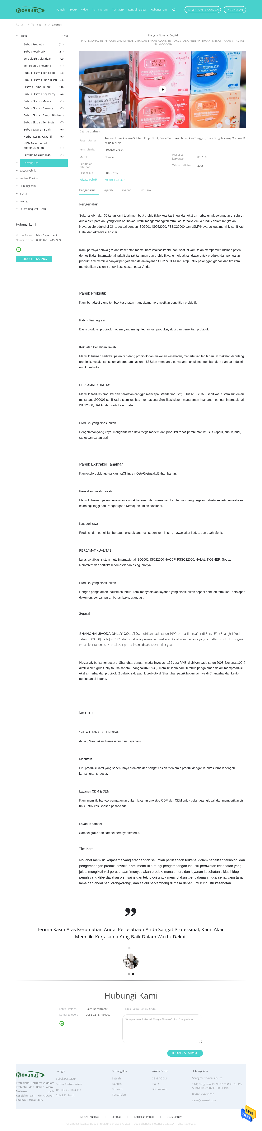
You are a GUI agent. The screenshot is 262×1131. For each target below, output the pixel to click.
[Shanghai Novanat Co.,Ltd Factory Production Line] (162, 89)
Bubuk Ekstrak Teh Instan (43, 122)
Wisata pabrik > (90, 179)
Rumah (60, 9)
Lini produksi (159, 1089)
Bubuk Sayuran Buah (43, 129)
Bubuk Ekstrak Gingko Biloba (43, 115)
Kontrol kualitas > (115, 180)
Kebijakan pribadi (144, 1116)
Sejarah (108, 190)
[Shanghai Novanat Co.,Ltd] (64, 1024)
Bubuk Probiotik (43, 44)
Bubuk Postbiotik (43, 51)
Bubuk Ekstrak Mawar (43, 101)
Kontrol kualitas (137, 9)
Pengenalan (87, 190)
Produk (73, 9)
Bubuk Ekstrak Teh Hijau (43, 73)
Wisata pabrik (28, 170)
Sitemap (116, 1116)
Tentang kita (31, 163)
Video (84, 9)
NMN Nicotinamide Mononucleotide (43, 145)
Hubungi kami (159, 9)
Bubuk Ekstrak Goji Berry (43, 94)
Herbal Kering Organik (43, 136)
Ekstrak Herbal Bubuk (43, 87)
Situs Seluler (174, 1116)
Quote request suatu (33, 209)
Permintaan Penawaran (203, 9)
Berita (23, 193)
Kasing (23, 201)
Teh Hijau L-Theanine (43, 65)
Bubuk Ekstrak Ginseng (43, 108)
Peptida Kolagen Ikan (43, 155)
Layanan (125, 190)
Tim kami (145, 190)
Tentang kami (100, 9)
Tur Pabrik (118, 9)
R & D (155, 1084)
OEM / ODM (159, 1078)
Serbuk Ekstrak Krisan (43, 58)
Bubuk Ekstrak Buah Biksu (43, 80)
